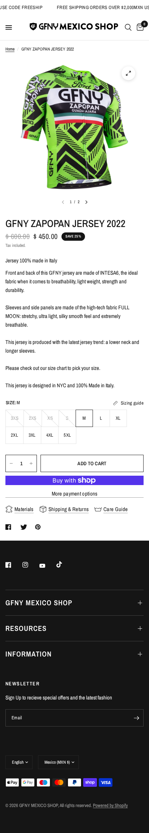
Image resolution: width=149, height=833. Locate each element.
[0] (139, 27)
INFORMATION (28, 654)
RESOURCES (26, 628)
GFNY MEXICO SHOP (38, 602)
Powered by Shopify (110, 805)
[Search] (128, 27)
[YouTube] (47, 565)
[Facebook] (13, 565)
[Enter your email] (136, 718)
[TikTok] (64, 564)
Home (9, 49)
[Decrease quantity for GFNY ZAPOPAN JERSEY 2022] (11, 463)
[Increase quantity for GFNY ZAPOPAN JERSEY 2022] (31, 463)
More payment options (75, 493)
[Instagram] (30, 565)
